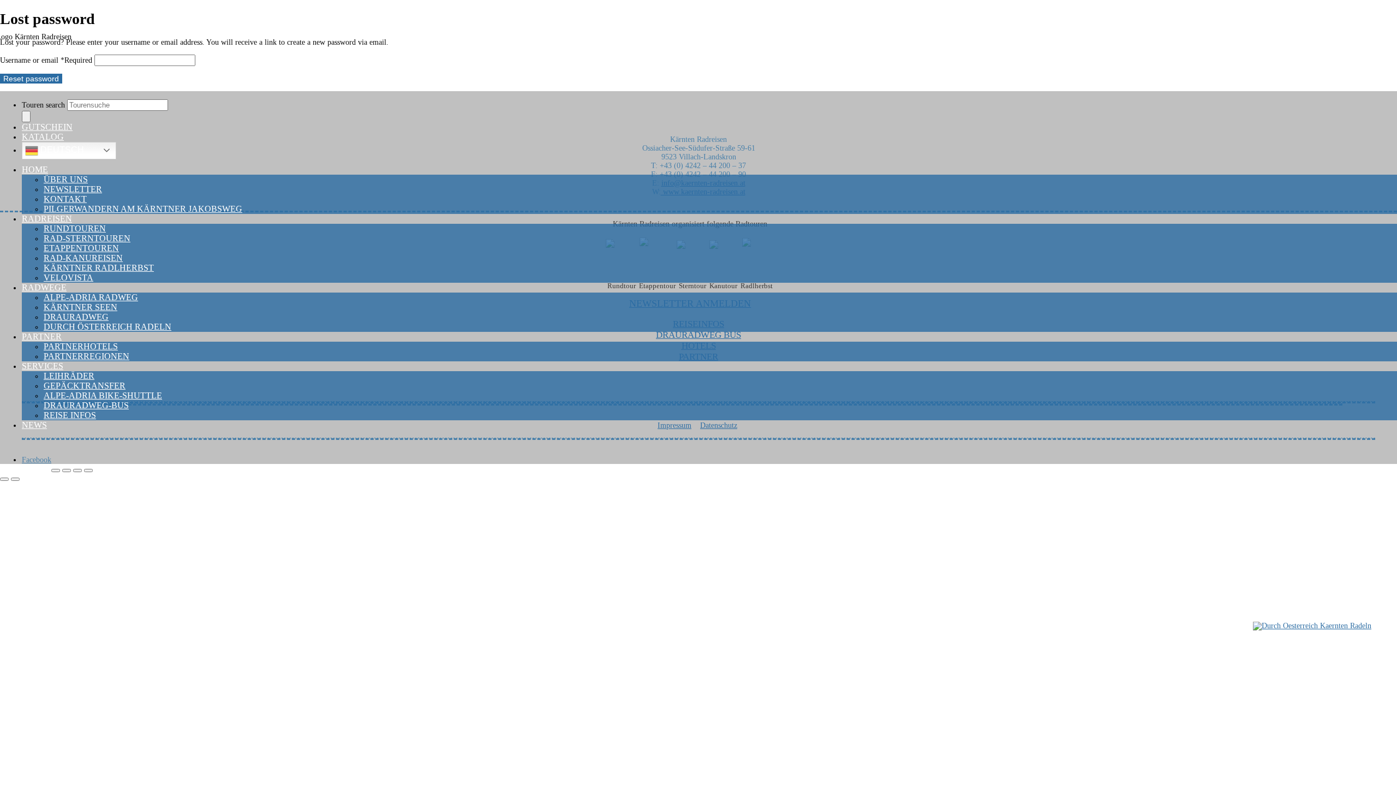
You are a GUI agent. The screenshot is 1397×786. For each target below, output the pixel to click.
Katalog (43, 136)
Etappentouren (81, 248)
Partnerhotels (81, 346)
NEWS (34, 425)
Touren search (44, 105)
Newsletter (73, 189)
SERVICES (42, 366)
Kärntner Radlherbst (99, 267)
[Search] (26, 116)
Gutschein (47, 127)
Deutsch (61, 149)
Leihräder (69, 375)
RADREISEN (47, 218)
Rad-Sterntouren (87, 238)
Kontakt (65, 199)
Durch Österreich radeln (107, 326)
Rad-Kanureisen (83, 258)
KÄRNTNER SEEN (80, 307)
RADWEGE (44, 287)
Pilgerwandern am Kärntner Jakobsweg (143, 208)
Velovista (68, 277)
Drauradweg (76, 316)
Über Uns (66, 179)
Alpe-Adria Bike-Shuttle (103, 395)
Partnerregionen (86, 356)
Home (35, 169)
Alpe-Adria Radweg (91, 297)
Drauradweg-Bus (86, 405)
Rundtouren (75, 228)
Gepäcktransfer (85, 385)
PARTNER (42, 336)
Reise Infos (70, 415)
